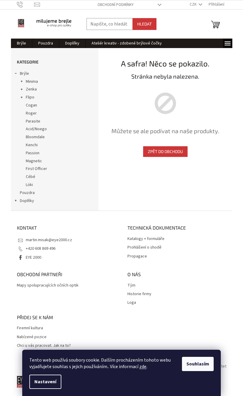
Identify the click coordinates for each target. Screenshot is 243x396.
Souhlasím (197, 364)
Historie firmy (139, 294)
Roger (31, 113)
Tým (131, 285)
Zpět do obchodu (165, 151)
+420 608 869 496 (40, 249)
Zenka (31, 89)
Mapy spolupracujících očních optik (48, 285)
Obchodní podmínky (115, 4)
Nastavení (45, 381)
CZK (193, 4)
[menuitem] (21, 43)
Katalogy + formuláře (145, 239)
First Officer (36, 169)
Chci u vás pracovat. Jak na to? (44, 346)
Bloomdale (35, 137)
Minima (32, 82)
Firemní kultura (30, 328)
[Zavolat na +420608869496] (25, 4)
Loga (131, 303)
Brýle (24, 74)
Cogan (31, 105)
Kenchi (32, 145)
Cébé (30, 177)
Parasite (33, 121)
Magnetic (34, 161)
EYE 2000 (33, 257)
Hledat (144, 23)
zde (142, 366)
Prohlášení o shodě (144, 247)
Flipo (30, 97)
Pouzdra (27, 193)
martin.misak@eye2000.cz (49, 240)
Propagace (137, 256)
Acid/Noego (36, 129)
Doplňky (27, 201)
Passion (32, 153)
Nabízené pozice (32, 337)
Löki (29, 185)
